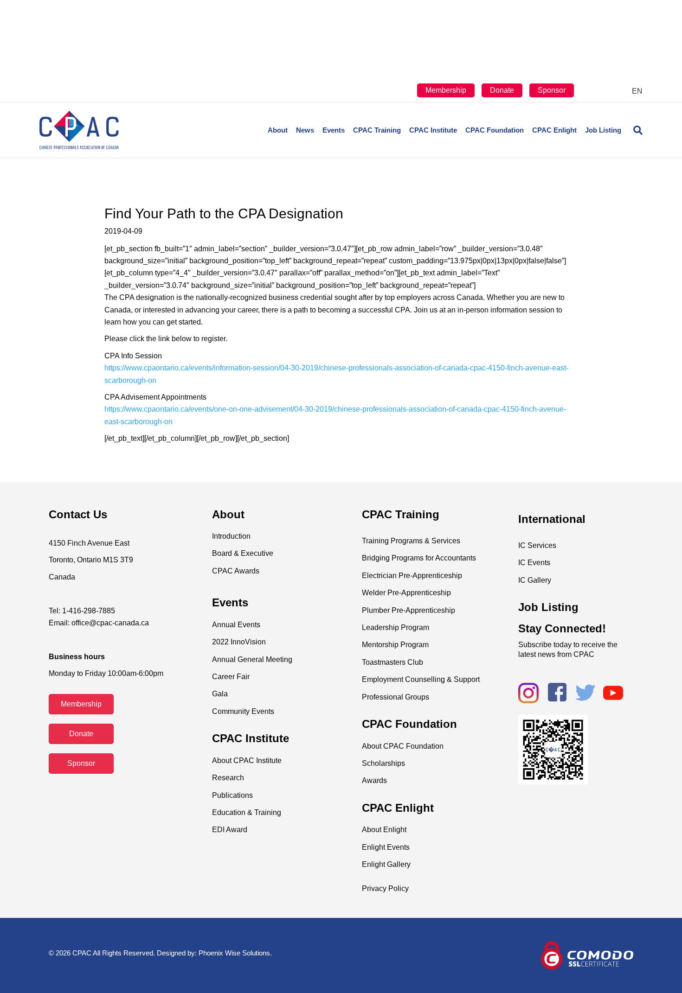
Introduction (231, 536)
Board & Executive (242, 553)
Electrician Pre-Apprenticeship (412, 575)
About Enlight (384, 830)
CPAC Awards (235, 571)
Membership (445, 90)
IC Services (537, 545)
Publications (232, 795)
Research (228, 778)
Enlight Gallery (386, 864)
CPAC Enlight (554, 130)
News (305, 130)
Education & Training (246, 812)
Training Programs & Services (411, 541)
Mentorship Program (395, 645)
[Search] (634, 130)
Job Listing (603, 130)
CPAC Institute (433, 130)
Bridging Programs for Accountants (419, 558)
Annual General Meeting (252, 659)
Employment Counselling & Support (421, 679)
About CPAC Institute (247, 760)
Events (333, 130)
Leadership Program (395, 627)
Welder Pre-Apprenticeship (406, 593)
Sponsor (552, 90)
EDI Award (229, 830)
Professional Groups (395, 697)
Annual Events (236, 625)
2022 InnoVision (239, 642)
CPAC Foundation (494, 130)
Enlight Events (386, 847)
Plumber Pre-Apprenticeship (408, 610)
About (278, 130)
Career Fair (231, 677)
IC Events (534, 563)
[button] (81, 704)
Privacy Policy (385, 888)
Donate (502, 90)
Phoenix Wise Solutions (234, 953)
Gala (220, 694)
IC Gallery (534, 580)
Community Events (243, 711)
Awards (374, 780)
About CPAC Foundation (403, 746)
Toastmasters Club (392, 662)
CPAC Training (377, 130)
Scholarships (383, 763)
